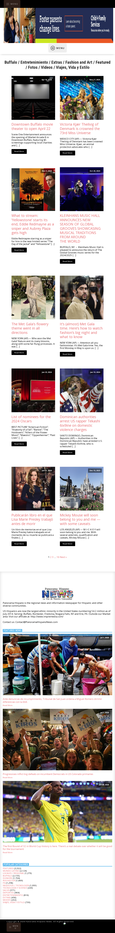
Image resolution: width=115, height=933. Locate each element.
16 (58, 557)
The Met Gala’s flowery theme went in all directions (30, 328)
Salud (6, 890)
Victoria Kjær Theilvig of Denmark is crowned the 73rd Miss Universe (80, 128)
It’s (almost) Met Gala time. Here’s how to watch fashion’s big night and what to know (81, 330)
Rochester (9, 880)
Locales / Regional (13, 873)
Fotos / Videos (40, 67)
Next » (63, 557)
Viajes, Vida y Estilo (72, 67)
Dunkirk (7, 878)
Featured (103, 62)
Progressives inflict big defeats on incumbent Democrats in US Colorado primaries (48, 774)
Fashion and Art (78, 62)
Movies (7, 899)
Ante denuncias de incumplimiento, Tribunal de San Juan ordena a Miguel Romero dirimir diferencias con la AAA (52, 700)
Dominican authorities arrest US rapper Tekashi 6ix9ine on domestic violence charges (80, 423)
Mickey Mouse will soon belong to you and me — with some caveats (80, 519)
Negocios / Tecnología (16, 885)
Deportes (8, 892)
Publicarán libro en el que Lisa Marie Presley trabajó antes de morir (32, 519)
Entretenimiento (34, 62)
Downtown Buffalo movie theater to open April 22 (32, 126)
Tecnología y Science (15, 887)
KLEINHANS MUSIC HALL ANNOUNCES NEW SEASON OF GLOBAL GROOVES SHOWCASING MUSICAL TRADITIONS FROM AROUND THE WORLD (80, 228)
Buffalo (10, 62)
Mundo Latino (11, 870)
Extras (56, 62)
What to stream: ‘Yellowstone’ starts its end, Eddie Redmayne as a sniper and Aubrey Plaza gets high (33, 224)
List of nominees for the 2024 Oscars (31, 419)
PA (4, 882)
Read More (19, 151)
